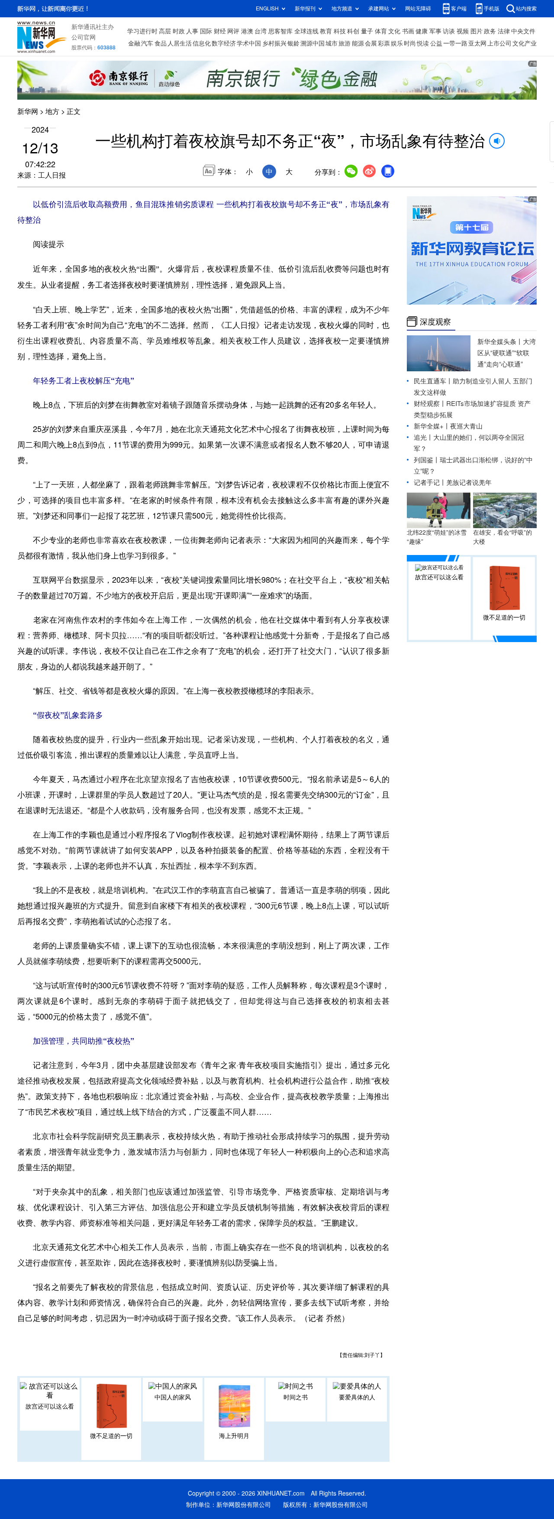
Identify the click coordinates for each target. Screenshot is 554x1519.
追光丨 (423, 437)
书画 (408, 31)
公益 (436, 43)
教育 (326, 31)
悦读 (423, 43)
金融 (134, 43)
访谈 (449, 31)
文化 (394, 31)
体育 (381, 31)
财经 (220, 31)
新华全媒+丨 (432, 426)
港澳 (247, 31)
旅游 (344, 43)
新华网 (27, 111)
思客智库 (280, 31)
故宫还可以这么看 (50, 1406)
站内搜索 (526, 8)
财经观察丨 (430, 403)
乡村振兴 (274, 43)
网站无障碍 (418, 8)
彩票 (384, 43)
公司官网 (83, 37)
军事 (435, 31)
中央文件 (523, 31)
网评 (233, 31)
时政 (179, 31)
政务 (490, 31)
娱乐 (397, 43)
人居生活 (179, 43)
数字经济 (224, 43)
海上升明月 (234, 1436)
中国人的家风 (173, 1397)
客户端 (459, 8)
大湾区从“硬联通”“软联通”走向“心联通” (506, 352)
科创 (353, 31)
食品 (161, 43)
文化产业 (524, 43)
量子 (367, 31)
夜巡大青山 (466, 426)
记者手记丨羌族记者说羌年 (453, 482)
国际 (206, 31)
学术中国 (249, 43)
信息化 (202, 43)
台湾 (260, 31)
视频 (463, 31)
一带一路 (455, 43)
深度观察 (435, 321)
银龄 (293, 43)
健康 (422, 31)
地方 (52, 111)
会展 (371, 43)
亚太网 (477, 43)
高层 (165, 31)
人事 (192, 31)
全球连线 (306, 31)
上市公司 (499, 43)
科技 (340, 31)
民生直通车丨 (433, 381)
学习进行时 (142, 31)
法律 (504, 31)
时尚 (410, 43)
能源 (358, 43)
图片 (476, 31)
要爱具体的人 (357, 1397)
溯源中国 (312, 43)
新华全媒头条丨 (500, 341)
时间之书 (295, 1397)
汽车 (147, 43)
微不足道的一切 (111, 1436)
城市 (331, 43)
